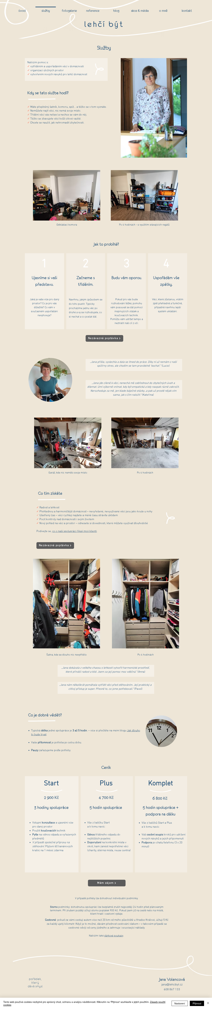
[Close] (208, 1003)
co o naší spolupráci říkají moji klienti (74, 531)
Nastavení (179, 1003)
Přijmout (197, 1003)
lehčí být (104, 24)
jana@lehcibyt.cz (172, 984)
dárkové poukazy (113, 935)
